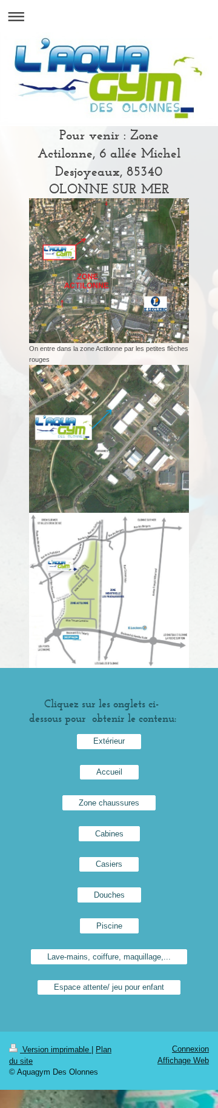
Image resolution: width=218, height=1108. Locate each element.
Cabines (109, 833)
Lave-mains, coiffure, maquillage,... (109, 956)
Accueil (109, 771)
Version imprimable (55, 1049)
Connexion (190, 1048)
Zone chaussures (109, 802)
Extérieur (109, 741)
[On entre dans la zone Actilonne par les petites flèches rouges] (109, 270)
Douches (109, 894)
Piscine (109, 925)
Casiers (109, 864)
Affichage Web (183, 1060)
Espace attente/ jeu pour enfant (109, 987)
